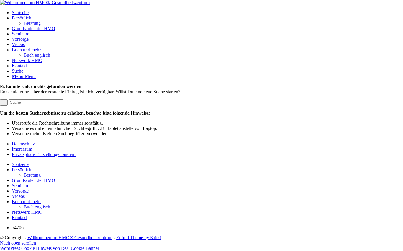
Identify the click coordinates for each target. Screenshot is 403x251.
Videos (18, 196)
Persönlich (21, 169)
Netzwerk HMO (27, 212)
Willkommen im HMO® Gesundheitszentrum (69, 237)
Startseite (20, 164)
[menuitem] (207, 12)
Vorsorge (20, 190)
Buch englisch (37, 206)
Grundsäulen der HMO (33, 180)
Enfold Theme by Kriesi (138, 237)
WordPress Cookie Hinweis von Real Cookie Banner (49, 248)
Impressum (22, 148)
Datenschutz (23, 143)
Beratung (32, 174)
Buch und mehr (26, 201)
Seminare (20, 185)
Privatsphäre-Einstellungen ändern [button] (44, 154)
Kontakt (19, 217)
